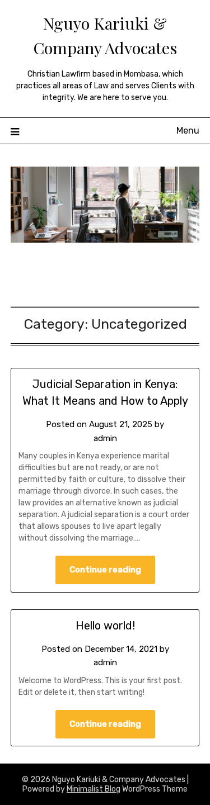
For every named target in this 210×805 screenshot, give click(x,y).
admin (105, 438)
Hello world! (105, 625)
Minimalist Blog (93, 789)
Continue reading (105, 570)
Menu (187, 130)
